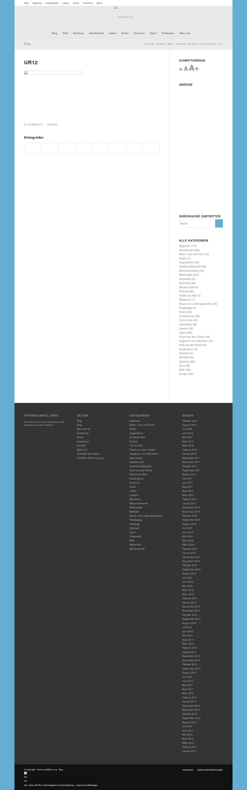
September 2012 (191, 718)
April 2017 (187, 491)
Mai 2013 (187, 685)
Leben (66, 3)
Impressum (83, 441)
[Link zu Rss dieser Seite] (214, 17)
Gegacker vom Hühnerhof (193, 341)
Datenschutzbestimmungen (210, 769)
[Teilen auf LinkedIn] (100, 148)
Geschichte (185, 324)
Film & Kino (185, 320)
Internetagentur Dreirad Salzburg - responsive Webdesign (70, 785)
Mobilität (184, 353)
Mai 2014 (187, 635)
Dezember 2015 (191, 557)
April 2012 (187, 738)
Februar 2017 (189, 499)
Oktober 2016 (189, 515)
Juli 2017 (187, 478)
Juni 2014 (187, 631)
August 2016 (189, 524)
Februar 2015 (189, 598)
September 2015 (191, 569)
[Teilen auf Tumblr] (117, 148)
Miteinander (185, 274)
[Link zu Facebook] (208, 17)
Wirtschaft (184, 283)
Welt (26, 3)
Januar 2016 (189, 553)
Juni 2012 (187, 730)
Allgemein (184, 246)
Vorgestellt (185, 279)
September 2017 (191, 470)
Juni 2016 (187, 532)
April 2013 (187, 689)
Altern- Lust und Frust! (191, 254)
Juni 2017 (187, 482)
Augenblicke (186, 262)
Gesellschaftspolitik (190, 266)
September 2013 (191, 668)
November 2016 (191, 511)
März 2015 (188, 594)
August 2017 (189, 474)
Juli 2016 (187, 528)
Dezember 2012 (191, 705)
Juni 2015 (187, 581)
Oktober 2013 (189, 664)
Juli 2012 (187, 726)
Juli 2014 (187, 627)
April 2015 (187, 590)
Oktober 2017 (189, 466)
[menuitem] (27, 3)
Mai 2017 (187, 487)
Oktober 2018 (189, 421)
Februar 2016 (189, 549)
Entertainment (187, 316)
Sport (99, 3)
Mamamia (184, 299)
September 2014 (191, 619)
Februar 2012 (189, 747)
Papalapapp (185, 308)
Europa (183, 374)
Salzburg (37, 3)
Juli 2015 (187, 577)
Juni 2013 (187, 681)
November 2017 (191, 462)
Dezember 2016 (191, 507)
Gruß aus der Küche (190, 345)
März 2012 (188, 743)
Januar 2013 (189, 701)
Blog (27, 43)
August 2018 (189, 425)
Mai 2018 (187, 437)
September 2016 (191, 519)
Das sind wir (84, 429)
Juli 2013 (187, 677)
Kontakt (81, 445)
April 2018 (187, 441)
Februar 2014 (189, 647)
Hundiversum (186, 349)
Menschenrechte (188, 270)
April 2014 (187, 639)
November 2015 (191, 561)
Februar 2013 (189, 697)
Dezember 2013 (191, 656)
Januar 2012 (189, 751)
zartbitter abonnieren (88, 453)
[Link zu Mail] (220, 17)
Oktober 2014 (189, 615)
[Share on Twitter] (66, 148)
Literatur (183, 328)
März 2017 (188, 495)
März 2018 (188, 445)
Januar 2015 (189, 602)
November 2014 (191, 610)
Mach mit (82, 449)
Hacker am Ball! (188, 295)
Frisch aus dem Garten (192, 336)
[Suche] (195, 33)
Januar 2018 (189, 453)
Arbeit (182, 258)
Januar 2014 (189, 652)
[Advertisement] (201, 145)
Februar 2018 (189, 449)
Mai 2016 (187, 536)
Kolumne (88, 3)
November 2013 (191, 660)
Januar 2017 (189, 503)
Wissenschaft (186, 287)
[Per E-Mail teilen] (151, 148)
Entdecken (83, 433)
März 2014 (188, 643)
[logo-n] (123, 17)
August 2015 (189, 573)
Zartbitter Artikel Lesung (90, 458)
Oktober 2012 (189, 714)
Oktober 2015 (189, 565)
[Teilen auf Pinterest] (83, 148)
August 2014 (189, 623)
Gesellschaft (52, 3)
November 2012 (191, 709)
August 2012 (189, 722)
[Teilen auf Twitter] (49, 148)
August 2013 (189, 672)
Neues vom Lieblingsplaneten (195, 303)
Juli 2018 (187, 429)
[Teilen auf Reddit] (134, 148)
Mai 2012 (187, 734)
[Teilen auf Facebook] (32, 148)
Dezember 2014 (191, 606)
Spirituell (184, 357)
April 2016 (187, 540)
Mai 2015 (187, 586)
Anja (54, 124)
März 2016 (188, 544)
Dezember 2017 (191, 458)
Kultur (76, 3)
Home (80, 437)
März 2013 (188, 693)
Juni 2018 (187, 433)
